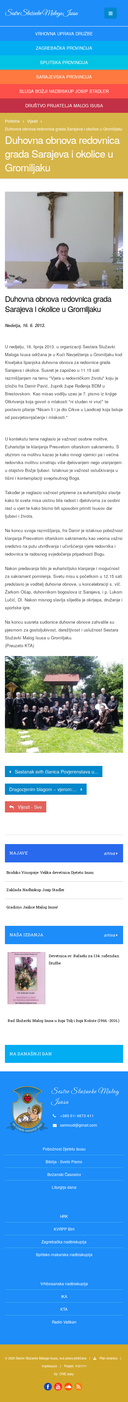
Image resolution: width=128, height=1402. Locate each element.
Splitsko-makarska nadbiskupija (64, 1254)
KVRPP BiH (64, 1229)
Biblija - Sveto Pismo (64, 1161)
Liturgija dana (64, 1187)
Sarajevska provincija (64, 77)
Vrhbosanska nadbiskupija (64, 1283)
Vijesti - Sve (28, 807)
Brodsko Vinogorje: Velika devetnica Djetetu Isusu (50, 872)
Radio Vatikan (64, 1321)
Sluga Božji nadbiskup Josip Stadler (64, 91)
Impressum (49, 1366)
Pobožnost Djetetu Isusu (64, 1148)
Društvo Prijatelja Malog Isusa (64, 105)
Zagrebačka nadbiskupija (64, 1241)
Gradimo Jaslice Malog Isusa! (32, 907)
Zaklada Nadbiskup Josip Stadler (35, 889)
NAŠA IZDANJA (26, 935)
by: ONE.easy (64, 1374)
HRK (64, 1216)
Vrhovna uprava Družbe (64, 33)
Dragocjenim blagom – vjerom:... (45, 789)
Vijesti (32, 121)
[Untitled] (64, 704)
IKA (64, 1296)
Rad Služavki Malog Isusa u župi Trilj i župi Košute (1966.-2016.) (63, 1020)
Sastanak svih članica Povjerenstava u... (54, 771)
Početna (12, 121)
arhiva (110, 853)
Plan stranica (108, 1358)
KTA (64, 1309)
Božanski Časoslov (64, 1174)
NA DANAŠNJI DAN (31, 1054)
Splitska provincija (64, 62)
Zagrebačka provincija (64, 48)
